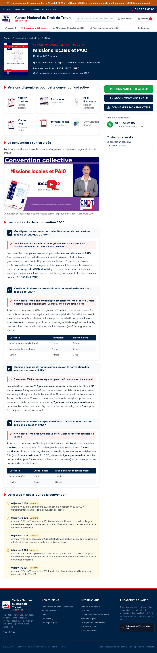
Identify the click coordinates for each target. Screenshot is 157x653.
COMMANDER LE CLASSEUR (131, 89)
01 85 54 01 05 (145, 9)
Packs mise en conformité (105, 28)
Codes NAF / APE (49, 619)
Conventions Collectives (36, 28)
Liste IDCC (46, 615)
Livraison (85, 611)
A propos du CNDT (89, 627)
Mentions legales (88, 619)
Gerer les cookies (89, 631)
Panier (146, 18)
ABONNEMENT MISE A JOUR (131, 98)
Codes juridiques (49, 623)
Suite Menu (143, 28)
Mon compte (127, 18)
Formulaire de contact (90, 607)
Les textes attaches (116, 145)
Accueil (12, 28)
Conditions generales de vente (95, 615)
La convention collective (119, 142)
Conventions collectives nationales (57, 607)
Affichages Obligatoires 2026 (70, 28)
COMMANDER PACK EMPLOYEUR (131, 107)
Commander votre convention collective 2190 (62, 73)
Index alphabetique (50, 611)
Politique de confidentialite (93, 623)
